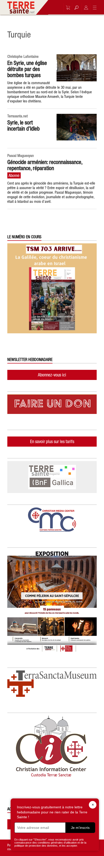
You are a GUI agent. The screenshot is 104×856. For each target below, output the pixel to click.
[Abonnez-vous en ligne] (66, 7)
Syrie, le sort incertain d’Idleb (23, 125)
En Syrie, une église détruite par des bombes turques (27, 69)
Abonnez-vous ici (52, 374)
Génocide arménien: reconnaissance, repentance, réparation (44, 165)
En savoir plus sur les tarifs (52, 441)
